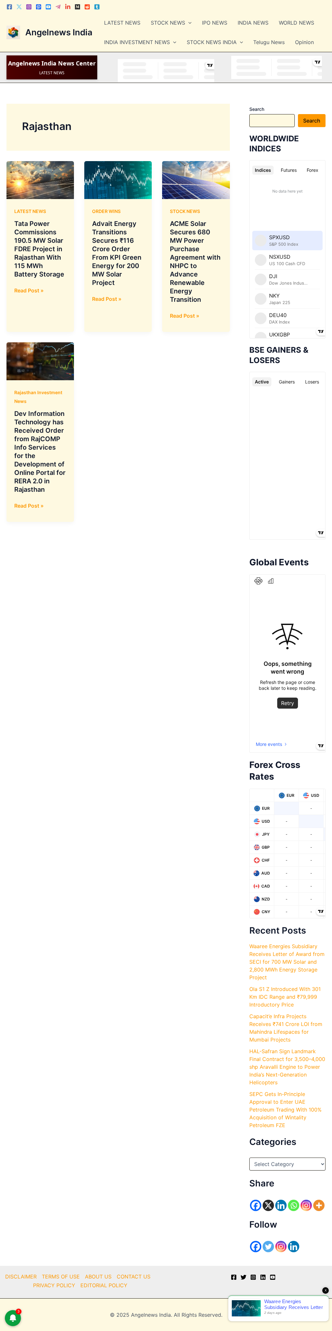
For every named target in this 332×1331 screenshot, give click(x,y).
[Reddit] (87, 7)
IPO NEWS (214, 22)
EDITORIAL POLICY (103, 1285)
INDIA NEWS (253, 22)
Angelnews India (58, 32)
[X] (268, 1205)
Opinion (304, 42)
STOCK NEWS (168, 22)
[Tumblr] (97, 7)
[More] (319, 1205)
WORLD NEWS (296, 22)
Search (256, 109)
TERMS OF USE (61, 1276)
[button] (188, 22)
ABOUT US (98, 1276)
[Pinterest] (39, 7)
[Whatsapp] (293, 1205)
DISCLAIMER (21, 1276)
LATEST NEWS (122, 22)
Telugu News (269, 42)
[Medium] (77, 7)
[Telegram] (58, 7)
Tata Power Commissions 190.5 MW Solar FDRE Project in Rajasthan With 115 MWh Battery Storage (39, 249)
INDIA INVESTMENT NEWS (137, 42)
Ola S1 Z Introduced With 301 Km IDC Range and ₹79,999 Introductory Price (285, 997)
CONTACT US (133, 1276)
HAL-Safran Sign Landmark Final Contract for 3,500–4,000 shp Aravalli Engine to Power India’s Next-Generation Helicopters (287, 1067)
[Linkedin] (68, 7)
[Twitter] (19, 7)
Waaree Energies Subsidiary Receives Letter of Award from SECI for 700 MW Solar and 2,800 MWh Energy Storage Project (287, 962)
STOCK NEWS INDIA (212, 42)
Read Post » (29, 291)
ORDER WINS (106, 211)
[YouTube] (273, 1277)
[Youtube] (48, 7)
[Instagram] (29, 7)
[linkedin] (263, 1277)
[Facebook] (9, 7)
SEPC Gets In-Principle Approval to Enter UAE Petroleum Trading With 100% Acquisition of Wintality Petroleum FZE (285, 1109)
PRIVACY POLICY (54, 1285)
